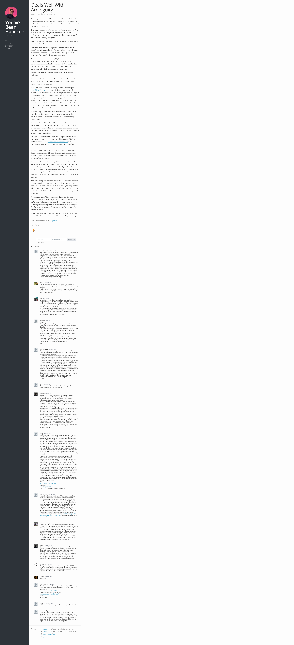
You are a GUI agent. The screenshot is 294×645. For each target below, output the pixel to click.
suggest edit (52, 14)
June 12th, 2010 (50, 584)
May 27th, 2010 (48, 564)
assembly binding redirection (41, 90)
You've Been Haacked (14, 27)
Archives (8, 43)
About (7, 40)
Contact (7, 48)
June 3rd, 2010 (48, 576)
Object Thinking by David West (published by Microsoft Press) (58, 514)
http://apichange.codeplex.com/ (49, 594)
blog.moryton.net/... (45, 487)
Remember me (41, 243)
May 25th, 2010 (53, 251)
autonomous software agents (58, 142)
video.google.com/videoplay (48, 483)
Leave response (71, 239)
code (44, 14)
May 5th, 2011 (54, 611)
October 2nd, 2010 (48, 603)
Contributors (9, 46)
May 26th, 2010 (48, 545)
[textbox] (58, 232)
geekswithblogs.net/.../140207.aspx (50, 591)
